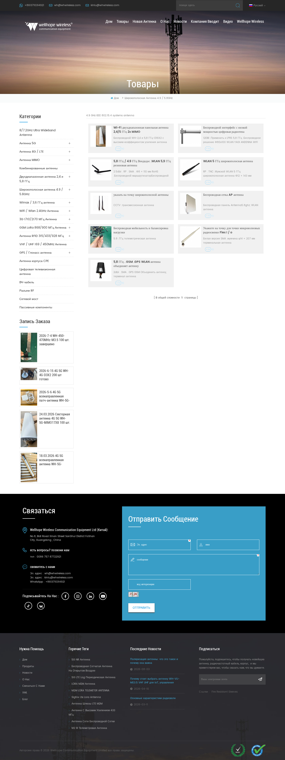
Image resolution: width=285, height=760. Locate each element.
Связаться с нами (33, 686)
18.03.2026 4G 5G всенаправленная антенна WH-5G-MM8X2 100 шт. (51, 460)
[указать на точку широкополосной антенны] (100, 203)
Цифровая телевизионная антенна (37, 271)
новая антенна (144, 21)
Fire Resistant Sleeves (225, 692)
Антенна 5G (27, 143)
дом (109, 21)
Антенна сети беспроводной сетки (93, 721)
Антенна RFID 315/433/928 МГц (41, 236)
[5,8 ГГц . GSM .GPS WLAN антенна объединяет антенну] (100, 270)
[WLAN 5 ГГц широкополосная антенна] (190, 169)
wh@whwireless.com (67, 5)
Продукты (28, 666)
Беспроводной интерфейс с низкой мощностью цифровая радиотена (225, 130)
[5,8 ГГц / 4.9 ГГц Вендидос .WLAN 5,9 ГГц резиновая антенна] (100, 169)
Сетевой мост (28, 299)
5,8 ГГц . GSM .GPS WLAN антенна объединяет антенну (136, 264)
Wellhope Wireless (250, 21)
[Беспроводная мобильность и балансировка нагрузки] (100, 236)
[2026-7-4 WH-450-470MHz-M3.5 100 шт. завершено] (29, 347)
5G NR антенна (81, 660)
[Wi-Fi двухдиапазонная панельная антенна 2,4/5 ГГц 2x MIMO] (100, 136)
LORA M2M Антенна (83, 684)
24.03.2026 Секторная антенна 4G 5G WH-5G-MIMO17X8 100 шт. (54, 418)
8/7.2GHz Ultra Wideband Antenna (37, 132)
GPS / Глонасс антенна (35, 252)
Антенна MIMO (29, 160)
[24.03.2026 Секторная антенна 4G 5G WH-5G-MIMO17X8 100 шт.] (29, 429)
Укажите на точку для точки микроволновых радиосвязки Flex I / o (231, 230)
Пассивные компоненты (35, 307)
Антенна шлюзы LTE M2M (87, 704)
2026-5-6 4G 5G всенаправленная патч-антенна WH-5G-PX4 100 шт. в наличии (54, 396)
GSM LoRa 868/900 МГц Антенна (42, 227)
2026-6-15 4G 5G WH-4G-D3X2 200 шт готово (54, 375)
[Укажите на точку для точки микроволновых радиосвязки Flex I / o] (190, 236)
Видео (228, 21)
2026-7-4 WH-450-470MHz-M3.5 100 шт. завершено (54, 340)
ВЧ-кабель (26, 282)
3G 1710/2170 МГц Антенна (38, 219)
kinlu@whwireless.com (105, 5)
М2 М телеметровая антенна (89, 728)
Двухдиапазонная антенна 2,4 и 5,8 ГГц (41, 179)
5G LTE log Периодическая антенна (93, 677)
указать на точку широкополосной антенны (140, 195)
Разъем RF (26, 290)
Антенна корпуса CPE (34, 261)
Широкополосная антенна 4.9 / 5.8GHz (149, 98)
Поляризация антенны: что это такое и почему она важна (154, 661)
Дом (24, 660)
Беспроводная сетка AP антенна (223, 195)
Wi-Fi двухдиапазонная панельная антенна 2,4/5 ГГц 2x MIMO (140, 130)
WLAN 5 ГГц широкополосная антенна (228, 161)
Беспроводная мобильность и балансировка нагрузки (140, 230)
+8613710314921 (34, 5)
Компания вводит (205, 21)
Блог (25, 699)
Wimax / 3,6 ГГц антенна (37, 202)
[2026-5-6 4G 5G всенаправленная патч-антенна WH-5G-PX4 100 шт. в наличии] (29, 397)
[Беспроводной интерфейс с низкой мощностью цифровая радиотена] (190, 136)
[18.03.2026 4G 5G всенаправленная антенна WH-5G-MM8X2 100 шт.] (29, 467)
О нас (164, 21)
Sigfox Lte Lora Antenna (86, 697)
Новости (180, 21)
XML (24, 693)
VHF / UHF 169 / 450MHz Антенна (43, 244)
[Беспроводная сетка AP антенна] (190, 203)
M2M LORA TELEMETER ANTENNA (90, 691)
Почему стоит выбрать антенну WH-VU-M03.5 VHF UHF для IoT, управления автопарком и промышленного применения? (157, 681)
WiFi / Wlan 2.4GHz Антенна (39, 211)
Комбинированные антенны (38, 168)
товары (123, 21)
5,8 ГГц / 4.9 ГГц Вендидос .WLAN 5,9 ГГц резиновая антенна (142, 163)
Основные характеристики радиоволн (153, 698)
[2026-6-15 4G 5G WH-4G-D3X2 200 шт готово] (29, 374)
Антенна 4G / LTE (31, 151)
